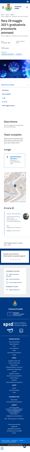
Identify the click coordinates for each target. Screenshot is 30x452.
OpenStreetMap (22, 201)
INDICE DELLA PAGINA (7, 85)
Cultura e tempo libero (14, 363)
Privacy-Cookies (6, 440)
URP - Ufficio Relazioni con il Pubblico (14, 419)
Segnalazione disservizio (14, 429)
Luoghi (14, 355)
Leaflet (16, 201)
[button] (27, 2)
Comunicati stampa (14, 390)
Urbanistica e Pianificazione (14, 369)
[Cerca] (27, 7)
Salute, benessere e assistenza (14, 382)
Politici (14, 350)
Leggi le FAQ (14, 427)
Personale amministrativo (14, 353)
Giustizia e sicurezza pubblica (14, 376)
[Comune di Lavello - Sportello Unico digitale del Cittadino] (8, 7)
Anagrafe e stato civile (14, 361)
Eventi (14, 392)
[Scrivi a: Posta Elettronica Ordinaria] (14, 417)
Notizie (12, 15)
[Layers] (23, 175)
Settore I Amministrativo (14, 214)
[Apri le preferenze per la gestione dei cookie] (3, 449)
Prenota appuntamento (14, 424)
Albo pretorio (14, 400)
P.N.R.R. (14, 433)
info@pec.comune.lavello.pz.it (14, 416)
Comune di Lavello (18, 7)
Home (2, 15)
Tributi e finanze (14, 378)
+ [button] (6, 174)
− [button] (6, 177)
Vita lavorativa (14, 365)
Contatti (14, 405)
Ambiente (14, 380)
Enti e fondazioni (14, 348)
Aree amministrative (14, 342)
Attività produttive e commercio (14, 367)
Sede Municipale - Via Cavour (16, 158)
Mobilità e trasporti (14, 374)
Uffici (14, 346)
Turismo (14, 371)
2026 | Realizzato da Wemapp (15, 445)
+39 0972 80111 (14, 414)
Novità (7, 15)
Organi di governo (14, 344)
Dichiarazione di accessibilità (14, 431)
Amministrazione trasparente (14, 402)
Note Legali (14, 440)
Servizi (14, 358)
